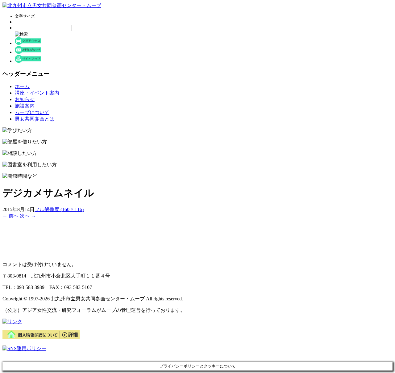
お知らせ (25, 99)
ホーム (22, 86)
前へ (10, 215)
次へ (28, 215)
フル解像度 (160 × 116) (59, 209)
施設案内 (25, 105)
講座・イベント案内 (37, 92)
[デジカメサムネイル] (27, 253)
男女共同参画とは (34, 118)
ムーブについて (32, 112)
